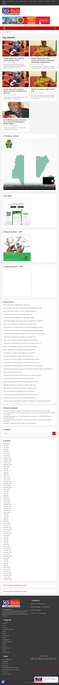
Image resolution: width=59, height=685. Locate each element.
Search (54, 433)
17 (32, 668)
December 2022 (7, 527)
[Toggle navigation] (4, 28)
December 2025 (7, 459)
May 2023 (5, 518)
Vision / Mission (33, 1)
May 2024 (5, 495)
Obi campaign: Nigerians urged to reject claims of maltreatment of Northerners (23, 321)
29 (51, 670)
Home (16, 1)
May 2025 (5, 472)
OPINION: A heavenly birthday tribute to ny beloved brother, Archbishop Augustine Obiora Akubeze (28, 369)
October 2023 (6, 508)
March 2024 (6, 499)
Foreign (4, 633)
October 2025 (6, 462)
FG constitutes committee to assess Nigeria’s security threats (19, 353)
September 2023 (7, 510)
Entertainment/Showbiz (8, 629)
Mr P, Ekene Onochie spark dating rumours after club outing (18, 378)
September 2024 (7, 487)
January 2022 (6, 548)
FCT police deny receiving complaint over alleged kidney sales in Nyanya (21, 359)
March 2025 (6, 476)
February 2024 (7, 501)
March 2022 (6, 544)
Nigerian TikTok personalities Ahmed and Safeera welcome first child (20, 381)
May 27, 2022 (6, 62)
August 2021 (6, 558)
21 (47, 668)
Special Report (6, 648)
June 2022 (6, 539)
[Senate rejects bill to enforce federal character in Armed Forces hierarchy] (15, 79)
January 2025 (6, 480)
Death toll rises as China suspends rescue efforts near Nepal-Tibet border (22, 343)
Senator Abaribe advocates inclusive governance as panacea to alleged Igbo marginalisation (43, 60)
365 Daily (13, 62)
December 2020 (7, 573)
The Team (40, 1)
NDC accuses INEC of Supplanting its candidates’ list (16, 305)
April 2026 (5, 451)
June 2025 (6, 470)
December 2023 (7, 504)
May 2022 (5, 541)
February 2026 (7, 455)
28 (47, 670)
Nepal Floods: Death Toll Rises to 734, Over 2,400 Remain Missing (19, 311)
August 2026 (6, 443)
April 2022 (5, 542)
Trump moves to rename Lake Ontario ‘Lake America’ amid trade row (20, 340)
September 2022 (7, 533)
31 (32, 673)
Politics (6, 54)
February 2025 (7, 478)
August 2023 (6, 512)
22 (51, 668)
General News (10, 1)
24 (32, 670)
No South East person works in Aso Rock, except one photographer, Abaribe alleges (15, 122)
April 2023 (5, 520)
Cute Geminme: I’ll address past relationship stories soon (18, 314)
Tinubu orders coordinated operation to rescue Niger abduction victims (21, 362)
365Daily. (41, 93)
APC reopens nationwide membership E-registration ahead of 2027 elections (22, 365)
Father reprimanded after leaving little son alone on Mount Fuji (19, 391)
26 (40, 670)
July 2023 (5, 514)
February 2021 (7, 569)
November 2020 (7, 575)
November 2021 (7, 552)
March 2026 (6, 453)
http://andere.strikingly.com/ (10, 412)
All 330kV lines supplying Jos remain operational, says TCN (18, 356)
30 (54, 670)
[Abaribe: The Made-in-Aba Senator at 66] (43, 79)
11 (36, 666)
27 (43, 670)
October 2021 (6, 554)
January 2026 (6, 457)
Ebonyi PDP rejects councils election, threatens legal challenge (19, 397)
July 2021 (5, 560)
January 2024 (6, 502)
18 (36, 668)
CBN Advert (5, 661)
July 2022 (5, 537)
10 (32, 666)
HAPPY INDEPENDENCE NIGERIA (10, 667)
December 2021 (7, 550)
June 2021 (6, 562)
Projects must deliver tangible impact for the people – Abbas (18, 317)
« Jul (32, 675)
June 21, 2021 (34, 64)
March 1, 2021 (34, 93)
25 (36, 670)
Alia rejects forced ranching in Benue (12, 372)
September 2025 (7, 464)
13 (43, 666)
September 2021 (7, 556)
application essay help (9, 411)
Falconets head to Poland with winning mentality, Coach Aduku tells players (22, 375)
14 (47, 666)
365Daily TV (5, 623)
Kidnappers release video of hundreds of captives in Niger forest (19, 385)
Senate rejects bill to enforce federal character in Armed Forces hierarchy (15, 91)
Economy (4, 627)
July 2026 (5, 445)
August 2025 (6, 466)
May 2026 (5, 449)
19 (40, 668)
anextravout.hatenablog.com (10, 416)
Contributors (47, 1)
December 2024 (7, 481)
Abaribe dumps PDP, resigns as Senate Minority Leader (13, 59)
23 (54, 668)
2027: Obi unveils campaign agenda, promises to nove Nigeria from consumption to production (27, 401)
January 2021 (6, 571)
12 (40, 666)
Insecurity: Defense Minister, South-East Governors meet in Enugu (33, 411)
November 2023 (7, 506)
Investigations (5, 639)
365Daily (34, 682)
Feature (4, 631)
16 (54, 666)
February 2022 (7, 546)
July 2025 (5, 468)
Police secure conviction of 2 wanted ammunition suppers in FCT (19, 324)
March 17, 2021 (7, 95)
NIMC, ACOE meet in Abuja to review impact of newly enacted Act (20, 388)
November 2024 (7, 483)
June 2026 (6, 447)
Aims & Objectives (24, 1)
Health (4, 637)
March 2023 (6, 522)
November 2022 (7, 529)
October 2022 (6, 531)
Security (4, 646)
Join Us (38, 610)
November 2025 (7, 460)
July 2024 (5, 491)
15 (51, 666)
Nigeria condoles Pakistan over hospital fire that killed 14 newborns (20, 346)
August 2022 (6, 535)
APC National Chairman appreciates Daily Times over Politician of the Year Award (23, 333)
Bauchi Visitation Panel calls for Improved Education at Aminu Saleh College (22, 308)
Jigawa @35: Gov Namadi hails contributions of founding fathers (19, 337)
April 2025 (5, 474)
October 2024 (6, 485)
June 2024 (6, 493)
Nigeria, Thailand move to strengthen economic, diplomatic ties (19, 349)
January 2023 (6, 525)
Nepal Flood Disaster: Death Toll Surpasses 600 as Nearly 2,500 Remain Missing (23, 330)
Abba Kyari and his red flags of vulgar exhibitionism (23, 423)
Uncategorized (6, 652)
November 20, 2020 (8, 125)
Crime (3, 625)
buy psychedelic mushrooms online (12, 420)
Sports (4, 650)
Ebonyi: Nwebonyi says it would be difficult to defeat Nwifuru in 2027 (20, 394)
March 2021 (6, 567)
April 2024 (5, 497)
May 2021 (5, 563)
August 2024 (6, 489)
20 (43, 668)
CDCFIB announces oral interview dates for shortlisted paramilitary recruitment (23, 327)
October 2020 (6, 577)
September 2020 (7, 579)
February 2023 (7, 523)
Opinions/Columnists (7, 642)
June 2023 (6, 516)
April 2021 (5, 565)
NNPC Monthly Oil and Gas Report (10, 670)
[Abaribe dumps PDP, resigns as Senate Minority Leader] (15, 48)
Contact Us (54, 1)
